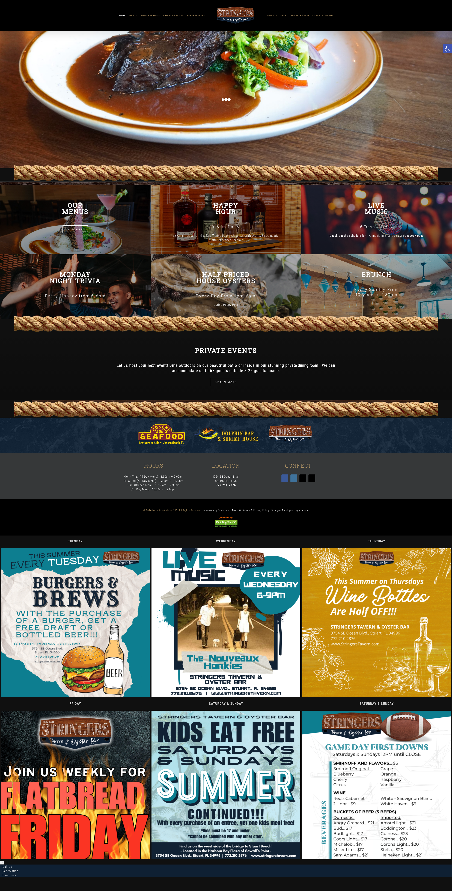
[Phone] (311, 478)
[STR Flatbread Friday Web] (75, 712)
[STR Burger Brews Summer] (75, 549)
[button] (447, 48)
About (305, 510)
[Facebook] (284, 478)
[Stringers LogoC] (290, 424)
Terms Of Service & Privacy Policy (250, 510)
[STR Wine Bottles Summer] (376, 549)
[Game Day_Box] (376, 712)
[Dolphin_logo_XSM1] (226, 428)
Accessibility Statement (216, 510)
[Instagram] (293, 478)
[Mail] (302, 478)
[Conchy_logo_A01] (161, 425)
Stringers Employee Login (285, 510)
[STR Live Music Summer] (225, 549)
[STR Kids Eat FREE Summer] (225, 712)
